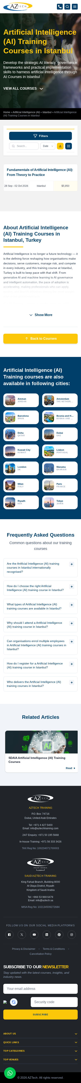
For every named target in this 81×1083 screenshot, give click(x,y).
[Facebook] (9, 934)
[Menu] (75, 7)
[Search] (67, 7)
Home (6, 112)
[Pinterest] (59, 934)
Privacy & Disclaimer (23, 948)
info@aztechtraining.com (44, 828)
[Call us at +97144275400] (60, 7)
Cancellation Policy (41, 953)
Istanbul (47, 112)
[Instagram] (72, 934)
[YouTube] (34, 934)
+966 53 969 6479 (42, 897)
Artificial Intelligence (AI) (26, 112)
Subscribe (40, 1014)
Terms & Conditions (54, 948)
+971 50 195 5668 (48, 835)
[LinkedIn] (47, 934)
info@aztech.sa (44, 900)
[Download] (60, 146)
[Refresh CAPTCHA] (13, 1002)
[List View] (68, 146)
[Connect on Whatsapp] (10, 1073)
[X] (22, 934)
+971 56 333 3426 (51, 841)
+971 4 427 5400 (43, 825)
